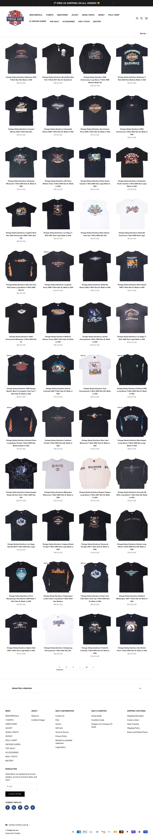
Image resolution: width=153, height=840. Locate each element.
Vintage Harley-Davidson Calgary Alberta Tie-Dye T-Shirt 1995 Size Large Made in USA (58, 546)
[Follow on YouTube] (26, 807)
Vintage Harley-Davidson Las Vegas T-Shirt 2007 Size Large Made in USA (58, 234)
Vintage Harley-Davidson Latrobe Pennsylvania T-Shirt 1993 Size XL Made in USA (95, 339)
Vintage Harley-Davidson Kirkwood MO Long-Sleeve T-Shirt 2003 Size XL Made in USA (132, 391)
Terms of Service (62, 732)
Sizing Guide (96, 716)
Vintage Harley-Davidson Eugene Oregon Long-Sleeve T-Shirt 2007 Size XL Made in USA (95, 494)
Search (58, 724)
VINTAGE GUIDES (13, 744)
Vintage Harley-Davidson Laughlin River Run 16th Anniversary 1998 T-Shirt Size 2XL (21, 235)
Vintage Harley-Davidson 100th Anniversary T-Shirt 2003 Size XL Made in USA (132, 131)
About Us (35, 716)
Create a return (133, 720)
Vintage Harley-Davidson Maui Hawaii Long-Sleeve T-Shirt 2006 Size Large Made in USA (132, 443)
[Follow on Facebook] (7, 807)
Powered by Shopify (12, 833)
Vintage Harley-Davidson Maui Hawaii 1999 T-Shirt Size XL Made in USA (132, 286)
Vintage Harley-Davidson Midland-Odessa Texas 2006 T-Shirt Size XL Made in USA (58, 339)
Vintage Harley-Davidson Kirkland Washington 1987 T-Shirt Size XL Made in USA (132, 598)
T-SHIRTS (49, 15)
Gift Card (58, 728)
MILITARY (97, 21)
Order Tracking (133, 724)
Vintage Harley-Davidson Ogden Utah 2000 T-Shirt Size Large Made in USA (21, 649)
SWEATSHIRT (62, 15)
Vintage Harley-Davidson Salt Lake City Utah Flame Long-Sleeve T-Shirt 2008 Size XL (21, 287)
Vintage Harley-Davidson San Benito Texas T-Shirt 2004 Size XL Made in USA (132, 649)
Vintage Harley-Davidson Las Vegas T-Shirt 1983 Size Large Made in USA (131, 338)
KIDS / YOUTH (84, 21)
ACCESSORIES (68, 21)
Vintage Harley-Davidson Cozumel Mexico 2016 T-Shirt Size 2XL (21, 130)
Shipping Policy (133, 728)
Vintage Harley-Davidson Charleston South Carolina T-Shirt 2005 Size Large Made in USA (132, 183)
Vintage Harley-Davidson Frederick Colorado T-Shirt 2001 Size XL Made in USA (95, 650)
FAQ (57, 720)
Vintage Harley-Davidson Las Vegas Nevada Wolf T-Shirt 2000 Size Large (21, 545)
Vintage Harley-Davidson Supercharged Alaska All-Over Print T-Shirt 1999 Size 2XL (21, 494)
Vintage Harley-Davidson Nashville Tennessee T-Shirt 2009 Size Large (132, 234)
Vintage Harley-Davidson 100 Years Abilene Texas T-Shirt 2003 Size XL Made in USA (58, 183)
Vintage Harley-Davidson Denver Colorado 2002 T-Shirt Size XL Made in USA (58, 391)
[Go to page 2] (93, 667)
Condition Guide (97, 720)
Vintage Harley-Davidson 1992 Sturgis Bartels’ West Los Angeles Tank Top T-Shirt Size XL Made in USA (21, 391)
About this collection (22, 688)
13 (86, 667)
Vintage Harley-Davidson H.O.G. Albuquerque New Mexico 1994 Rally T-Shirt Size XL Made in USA (21, 598)
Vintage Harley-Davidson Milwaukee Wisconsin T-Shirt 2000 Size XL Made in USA (58, 494)
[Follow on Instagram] (14, 807)
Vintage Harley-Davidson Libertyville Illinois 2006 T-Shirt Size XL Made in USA (58, 130)
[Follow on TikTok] (32, 807)
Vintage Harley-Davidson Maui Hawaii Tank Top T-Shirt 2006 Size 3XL (95, 234)
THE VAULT (54, 21)
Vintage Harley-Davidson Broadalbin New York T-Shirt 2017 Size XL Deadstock (58, 78)
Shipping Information (135, 716)
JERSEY (101, 15)
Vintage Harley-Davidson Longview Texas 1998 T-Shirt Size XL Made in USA (58, 286)
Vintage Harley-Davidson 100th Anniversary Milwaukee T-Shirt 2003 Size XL (21, 339)
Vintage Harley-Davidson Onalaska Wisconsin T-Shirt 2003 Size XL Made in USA (21, 183)
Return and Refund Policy (137, 732)
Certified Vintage (38, 720)
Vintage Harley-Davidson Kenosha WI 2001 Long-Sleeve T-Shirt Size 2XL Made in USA (131, 494)
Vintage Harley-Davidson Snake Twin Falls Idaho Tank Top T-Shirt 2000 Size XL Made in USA (95, 598)
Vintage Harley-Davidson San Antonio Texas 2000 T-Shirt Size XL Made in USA (95, 130)
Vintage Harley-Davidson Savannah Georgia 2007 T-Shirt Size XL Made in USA (95, 546)
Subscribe (15, 794)
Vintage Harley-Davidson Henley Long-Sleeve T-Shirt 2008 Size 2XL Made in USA (132, 546)
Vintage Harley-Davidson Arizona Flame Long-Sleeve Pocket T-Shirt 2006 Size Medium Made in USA (21, 443)
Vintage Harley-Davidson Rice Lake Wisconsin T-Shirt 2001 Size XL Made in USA (95, 443)
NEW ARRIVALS (35, 15)
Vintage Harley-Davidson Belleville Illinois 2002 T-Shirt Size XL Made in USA (95, 286)
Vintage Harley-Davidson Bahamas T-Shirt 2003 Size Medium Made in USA (132, 78)
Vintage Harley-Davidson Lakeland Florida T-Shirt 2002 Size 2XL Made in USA (58, 443)
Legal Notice (60, 747)
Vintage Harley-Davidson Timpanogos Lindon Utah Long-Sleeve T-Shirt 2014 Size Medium (58, 598)
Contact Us (59, 716)
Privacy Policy (61, 736)
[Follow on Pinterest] (20, 807)
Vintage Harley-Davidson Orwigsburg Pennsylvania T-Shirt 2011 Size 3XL (58, 649)
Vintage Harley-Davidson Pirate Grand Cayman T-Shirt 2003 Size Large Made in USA (95, 183)
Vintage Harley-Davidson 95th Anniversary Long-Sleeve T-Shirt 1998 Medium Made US (95, 79)
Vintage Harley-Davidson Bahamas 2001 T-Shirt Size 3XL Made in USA (21, 78)
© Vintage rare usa (11, 830)
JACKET (75, 15)
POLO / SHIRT (113, 15)
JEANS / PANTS (88, 15)
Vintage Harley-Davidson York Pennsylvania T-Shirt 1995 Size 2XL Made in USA (95, 391)
